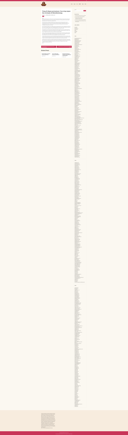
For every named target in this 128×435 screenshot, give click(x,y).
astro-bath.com (76, 206)
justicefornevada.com (77, 80)
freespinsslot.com (77, 67)
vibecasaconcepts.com (77, 109)
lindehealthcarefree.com (78, 41)
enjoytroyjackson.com (77, 230)
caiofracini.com (76, 84)
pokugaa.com (76, 152)
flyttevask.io (76, 398)
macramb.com (76, 346)
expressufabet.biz (77, 296)
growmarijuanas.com (77, 76)
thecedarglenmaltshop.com (78, 38)
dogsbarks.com (76, 228)
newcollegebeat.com (77, 178)
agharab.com (76, 211)
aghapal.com (76, 207)
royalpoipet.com (77, 130)
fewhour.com (76, 73)
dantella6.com (76, 311)
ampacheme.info (77, 373)
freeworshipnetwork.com (78, 216)
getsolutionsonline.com (77, 322)
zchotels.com (76, 256)
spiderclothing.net (77, 197)
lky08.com (76, 340)
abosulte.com (76, 271)
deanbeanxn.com (77, 48)
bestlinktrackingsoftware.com (78, 132)
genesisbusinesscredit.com (78, 343)
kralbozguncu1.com (77, 246)
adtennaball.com (77, 319)
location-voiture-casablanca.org (79, 119)
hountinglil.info (76, 55)
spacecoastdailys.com (77, 264)
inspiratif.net (76, 289)
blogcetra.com (76, 87)
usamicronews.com (77, 147)
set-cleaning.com (77, 268)
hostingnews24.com (77, 242)
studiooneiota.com (77, 96)
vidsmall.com (76, 113)
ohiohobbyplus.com (77, 186)
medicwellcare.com (77, 112)
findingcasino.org (77, 97)
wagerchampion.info (77, 100)
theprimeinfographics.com (78, 122)
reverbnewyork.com (77, 179)
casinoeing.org (76, 390)
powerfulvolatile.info (77, 382)
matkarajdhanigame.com (78, 49)
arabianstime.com (77, 222)
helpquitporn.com (77, 240)
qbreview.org (76, 305)
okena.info (76, 201)
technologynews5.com (77, 258)
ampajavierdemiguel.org (78, 169)
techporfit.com (76, 292)
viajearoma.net (76, 209)
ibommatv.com (76, 291)
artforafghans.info (77, 368)
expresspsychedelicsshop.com (78, 232)
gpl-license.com (77, 237)
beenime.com (76, 124)
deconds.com (76, 280)
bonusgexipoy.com (77, 136)
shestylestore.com (77, 156)
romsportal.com (77, 154)
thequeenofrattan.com (77, 93)
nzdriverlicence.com (77, 252)
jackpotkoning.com (77, 143)
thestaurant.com (77, 131)
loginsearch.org (76, 387)
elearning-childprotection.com (78, 332)
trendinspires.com (77, 352)
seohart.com (76, 267)
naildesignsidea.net (77, 214)
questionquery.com (77, 356)
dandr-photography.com (78, 358)
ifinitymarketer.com (77, 142)
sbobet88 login (53, 421)
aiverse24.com (76, 272)
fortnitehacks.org (77, 386)
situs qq (44, 420)
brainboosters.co (77, 170)
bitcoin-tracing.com (77, 275)
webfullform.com (77, 300)
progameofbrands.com (77, 304)
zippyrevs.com (76, 306)
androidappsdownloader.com (78, 327)
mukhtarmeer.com (77, 250)
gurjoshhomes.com (77, 190)
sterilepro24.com (77, 115)
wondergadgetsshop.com (78, 198)
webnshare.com (77, 77)
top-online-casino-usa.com (78, 314)
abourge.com (76, 218)
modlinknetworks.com (77, 144)
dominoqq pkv (51, 423)
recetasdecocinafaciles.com (78, 213)
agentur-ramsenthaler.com (78, 104)
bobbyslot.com (76, 59)
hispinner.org (76, 323)
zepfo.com (76, 257)
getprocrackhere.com (77, 140)
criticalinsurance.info (77, 324)
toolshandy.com (77, 350)
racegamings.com (77, 150)
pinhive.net (76, 394)
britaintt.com (76, 279)
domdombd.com (77, 138)
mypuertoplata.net (77, 297)
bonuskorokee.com (77, 135)
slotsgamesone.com (77, 312)
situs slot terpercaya (46, 425)
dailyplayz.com (76, 139)
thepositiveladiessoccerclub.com (79, 212)
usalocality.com (76, 165)
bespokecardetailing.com (78, 203)
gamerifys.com (76, 288)
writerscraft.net (76, 331)
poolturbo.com (76, 366)
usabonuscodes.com (77, 261)
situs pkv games (46, 414)
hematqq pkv (46, 423)
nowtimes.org (76, 389)
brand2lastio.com (77, 334)
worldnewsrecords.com (77, 114)
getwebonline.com (77, 338)
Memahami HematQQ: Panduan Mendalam (80, 19)
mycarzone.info (76, 108)
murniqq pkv (42, 423)
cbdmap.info (76, 47)
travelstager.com (77, 351)
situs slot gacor (76, 28)
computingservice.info (77, 83)
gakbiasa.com (76, 402)
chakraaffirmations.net (77, 56)
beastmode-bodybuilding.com (78, 44)
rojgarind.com (76, 72)
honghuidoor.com (77, 315)
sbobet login (45, 421)
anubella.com (76, 273)
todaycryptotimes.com (77, 260)
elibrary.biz (76, 204)
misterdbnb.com (77, 127)
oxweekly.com (76, 348)
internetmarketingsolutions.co (78, 88)
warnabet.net (76, 395)
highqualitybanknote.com (78, 241)
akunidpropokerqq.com (77, 202)
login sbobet (42, 422)
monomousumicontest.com (78, 101)
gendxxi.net (76, 106)
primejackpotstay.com (77, 151)
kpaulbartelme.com (77, 120)
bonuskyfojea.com (77, 134)
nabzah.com (76, 320)
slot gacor (44, 415)
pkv (45, 419)
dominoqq (45, 413)
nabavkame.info (76, 401)
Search (75, 9)
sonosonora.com (77, 195)
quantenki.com (76, 110)
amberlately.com (77, 171)
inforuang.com (76, 344)
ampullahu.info (76, 374)
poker (75, 30)
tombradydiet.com (77, 191)
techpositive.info (77, 85)
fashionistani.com (77, 233)
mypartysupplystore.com (78, 173)
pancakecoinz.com (77, 53)
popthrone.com (76, 50)
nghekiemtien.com (77, 364)
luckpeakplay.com (77, 146)
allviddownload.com (77, 301)
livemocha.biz (76, 391)
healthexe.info (76, 369)
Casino (43, 16)
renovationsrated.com (77, 266)
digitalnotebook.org (77, 64)
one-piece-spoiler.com (77, 95)
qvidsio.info (76, 383)
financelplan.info (77, 45)
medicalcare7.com (77, 318)
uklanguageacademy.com (78, 40)
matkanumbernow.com (77, 307)
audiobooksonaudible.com (78, 274)
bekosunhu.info (76, 378)
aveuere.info (76, 69)
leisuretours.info (77, 81)
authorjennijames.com (77, 208)
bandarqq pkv (43, 419)
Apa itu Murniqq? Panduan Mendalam (55, 54)
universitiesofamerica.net (78, 303)
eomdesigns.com (77, 105)
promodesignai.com (77, 269)
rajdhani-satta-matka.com (78, 330)
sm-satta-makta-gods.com (78, 262)
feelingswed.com (77, 234)
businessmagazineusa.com (78, 111)
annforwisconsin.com (77, 174)
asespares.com (76, 221)
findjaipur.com (76, 175)
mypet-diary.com (77, 347)
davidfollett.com (77, 177)
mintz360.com (76, 61)
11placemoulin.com (77, 60)
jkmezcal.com (76, 128)
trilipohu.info (76, 405)
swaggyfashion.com (77, 354)
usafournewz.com (77, 166)
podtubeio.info (76, 381)
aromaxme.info (76, 375)
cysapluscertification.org (78, 385)
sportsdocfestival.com (77, 155)
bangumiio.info (76, 377)
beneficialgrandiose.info (77, 379)
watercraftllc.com (77, 217)
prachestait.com (77, 367)
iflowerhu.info (76, 403)
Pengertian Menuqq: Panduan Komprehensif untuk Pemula (66, 54)
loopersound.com (77, 183)
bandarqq (42, 424)
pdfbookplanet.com (77, 91)
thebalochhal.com (77, 167)
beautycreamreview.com (78, 224)
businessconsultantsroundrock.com (79, 277)
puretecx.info (76, 370)
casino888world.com (77, 126)
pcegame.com (76, 254)
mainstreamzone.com (77, 75)
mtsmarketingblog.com (77, 363)
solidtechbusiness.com (77, 116)
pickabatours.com (77, 43)
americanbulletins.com (77, 220)
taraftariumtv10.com (77, 355)
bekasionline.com (77, 293)
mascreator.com (77, 248)
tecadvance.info (76, 371)
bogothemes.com (77, 187)
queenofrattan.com (77, 92)
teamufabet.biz (76, 299)
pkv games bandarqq (49, 413)
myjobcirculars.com (77, 308)
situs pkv (49, 420)
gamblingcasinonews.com (78, 302)
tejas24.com (76, 365)
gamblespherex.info (77, 103)
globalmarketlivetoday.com (78, 236)
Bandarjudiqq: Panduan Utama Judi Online (46, 54)
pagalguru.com (76, 253)
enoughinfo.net (76, 393)
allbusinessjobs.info (77, 42)
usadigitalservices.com (77, 335)
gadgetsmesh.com (77, 79)
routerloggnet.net (77, 310)
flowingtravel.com (77, 316)
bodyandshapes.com (77, 276)
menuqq (42, 413)
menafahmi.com (77, 249)
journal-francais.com (77, 360)
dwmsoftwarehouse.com (78, 229)
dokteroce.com (76, 359)
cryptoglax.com (76, 185)
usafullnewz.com (77, 162)
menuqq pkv (51, 422)
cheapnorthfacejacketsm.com (78, 189)
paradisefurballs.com (77, 68)
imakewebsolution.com (77, 51)
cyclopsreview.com (77, 226)
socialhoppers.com (77, 336)
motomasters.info (77, 107)
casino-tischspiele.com (43, 0)
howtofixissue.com (77, 298)
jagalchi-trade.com (77, 182)
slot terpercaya (48, 415)
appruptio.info (76, 406)
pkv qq (54, 419)
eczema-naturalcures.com (78, 205)
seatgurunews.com (77, 199)
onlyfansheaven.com (77, 339)
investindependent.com (77, 245)
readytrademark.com (77, 265)
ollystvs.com (76, 89)
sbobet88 (51, 415)
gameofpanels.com (77, 326)
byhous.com (76, 399)
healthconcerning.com (77, 71)
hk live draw (76, 29)
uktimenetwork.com (77, 163)
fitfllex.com (76, 342)
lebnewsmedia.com (77, 194)
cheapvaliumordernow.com (78, 123)
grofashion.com (76, 148)
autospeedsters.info (77, 99)
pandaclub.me (76, 397)
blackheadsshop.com (77, 118)
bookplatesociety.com (77, 193)
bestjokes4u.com (77, 57)
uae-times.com (76, 287)
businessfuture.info (77, 46)
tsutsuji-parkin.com (77, 210)
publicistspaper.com (77, 270)
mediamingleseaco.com (78, 362)
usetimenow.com (77, 328)
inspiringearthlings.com (77, 244)
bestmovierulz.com (77, 181)
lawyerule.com (76, 361)
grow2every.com (77, 238)
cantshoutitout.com (77, 295)
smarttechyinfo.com (77, 63)
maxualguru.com (77, 65)
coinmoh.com (76, 225)
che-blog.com (76, 52)
